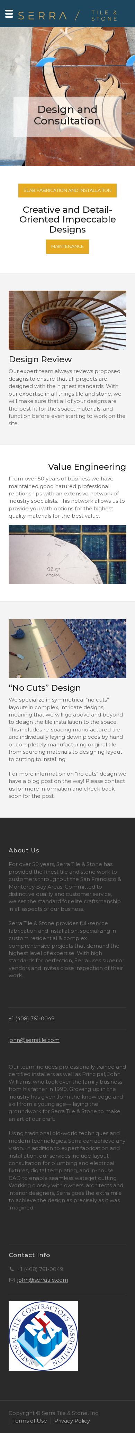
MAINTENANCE (67, 246)
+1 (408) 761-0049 (32, 1018)
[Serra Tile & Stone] (67, 15)
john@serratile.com (34, 1040)
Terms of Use (29, 1420)
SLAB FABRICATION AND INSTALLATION (67, 190)
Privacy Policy (72, 1420)
